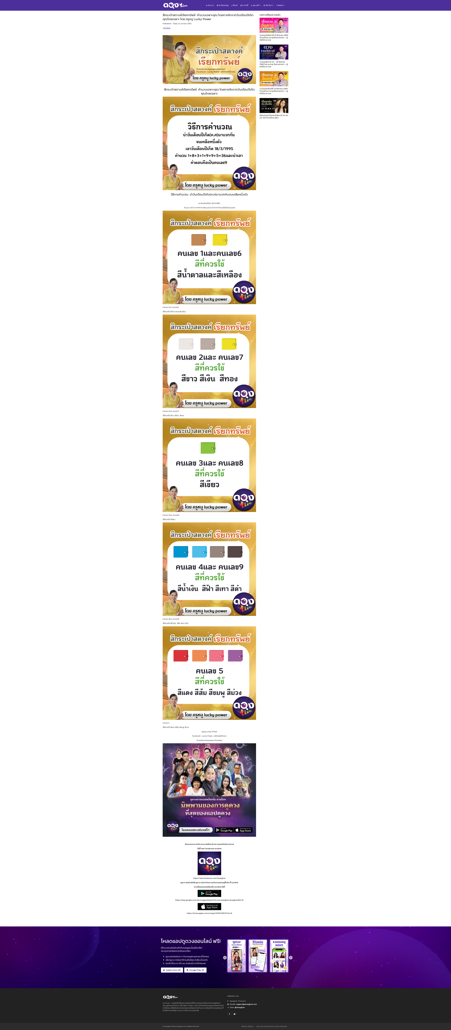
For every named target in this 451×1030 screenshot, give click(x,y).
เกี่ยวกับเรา (269, 5)
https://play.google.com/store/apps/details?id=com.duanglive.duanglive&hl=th (209, 900)
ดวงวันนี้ (245, 5)
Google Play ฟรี (196, 970)
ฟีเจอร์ (235, 5)
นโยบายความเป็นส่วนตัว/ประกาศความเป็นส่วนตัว (271, 1026)
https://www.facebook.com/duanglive (209, 878)
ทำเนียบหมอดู (224, 5)
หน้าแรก (211, 5)
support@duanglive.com (246, 1004)
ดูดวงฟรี (256, 5)
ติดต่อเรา (281, 5)
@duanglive (239, 1007)
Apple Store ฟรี (173, 970)
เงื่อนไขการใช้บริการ (247, 1026)
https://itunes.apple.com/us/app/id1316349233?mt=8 (209, 913)
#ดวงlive (166, 28)
